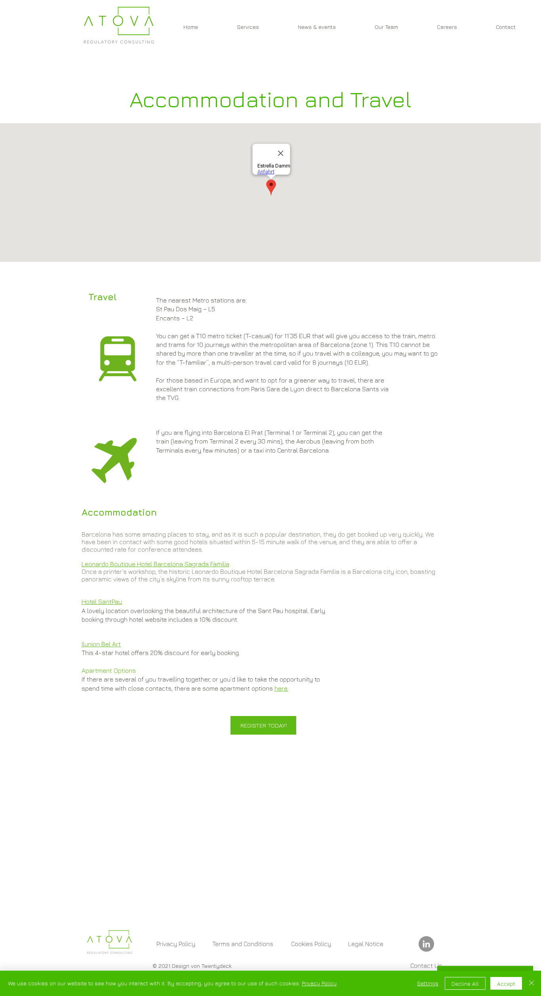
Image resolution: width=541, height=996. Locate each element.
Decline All (465, 983)
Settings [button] (427, 983)
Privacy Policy (319, 983)
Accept (506, 983)
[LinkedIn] (426, 944)
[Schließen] (531, 983)
